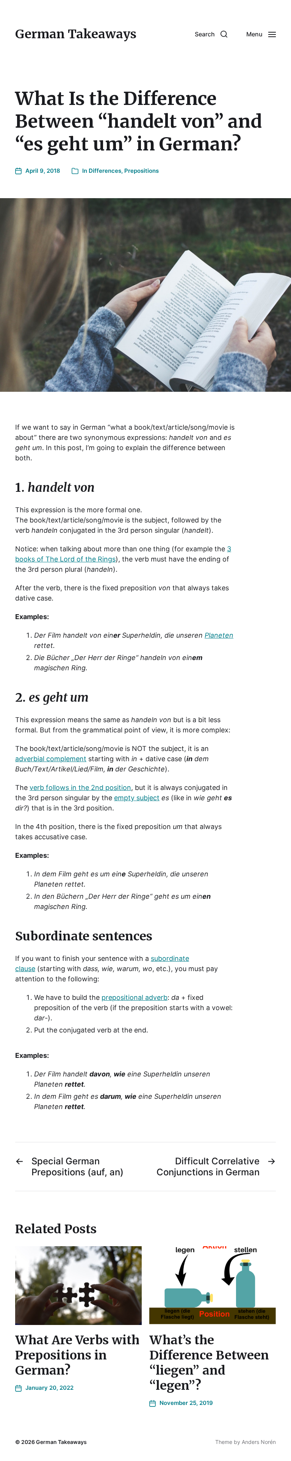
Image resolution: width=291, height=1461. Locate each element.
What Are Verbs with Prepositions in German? (77, 1355)
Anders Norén (259, 1442)
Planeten (219, 635)
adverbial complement (50, 759)
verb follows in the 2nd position (80, 788)
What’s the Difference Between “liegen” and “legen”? (209, 1363)
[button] (211, 34)
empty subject (137, 798)
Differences (105, 170)
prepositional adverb (134, 997)
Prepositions (141, 170)
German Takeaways (75, 34)
